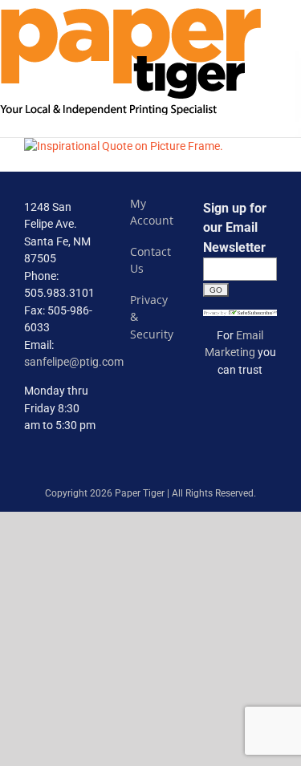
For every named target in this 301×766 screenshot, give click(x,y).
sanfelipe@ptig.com (74, 361)
